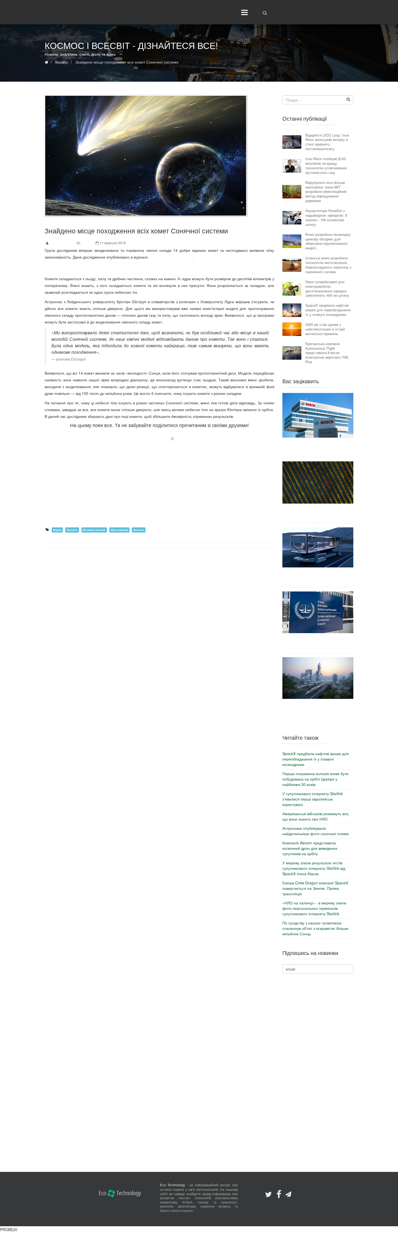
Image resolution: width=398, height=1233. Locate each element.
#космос (72, 530)
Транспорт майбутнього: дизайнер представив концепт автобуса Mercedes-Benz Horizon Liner (317, 577)
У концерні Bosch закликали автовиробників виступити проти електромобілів (318, 447)
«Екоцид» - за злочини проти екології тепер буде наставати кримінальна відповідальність (318, 643)
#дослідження (119, 530)
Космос (87, 242)
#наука (57, 530)
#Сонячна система (94, 530)
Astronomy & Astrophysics (171, 257)
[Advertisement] (159, 484)
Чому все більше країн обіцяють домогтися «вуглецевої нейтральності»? (318, 513)
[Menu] (243, 12)
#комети (138, 530)
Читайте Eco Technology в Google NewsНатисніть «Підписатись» (159, 438)
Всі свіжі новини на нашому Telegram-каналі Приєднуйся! (159, 267)
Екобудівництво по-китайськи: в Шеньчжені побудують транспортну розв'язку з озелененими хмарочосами (318, 711)
